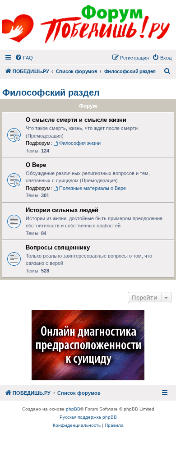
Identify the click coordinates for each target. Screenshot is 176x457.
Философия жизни (80, 143)
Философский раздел (51, 92)
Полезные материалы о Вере (92, 188)
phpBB (73, 408)
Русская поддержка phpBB (88, 417)
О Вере (36, 165)
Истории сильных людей (62, 210)
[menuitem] (24, 57)
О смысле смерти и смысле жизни (76, 119)
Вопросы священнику (58, 247)
